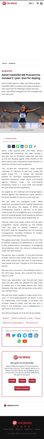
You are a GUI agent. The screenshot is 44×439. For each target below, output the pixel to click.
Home (4, 63)
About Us (19, 429)
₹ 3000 (22, 380)
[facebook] (9, 146)
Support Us (28, 429)
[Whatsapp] (17, 146)
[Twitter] (13, 146)
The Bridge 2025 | (14, 434)
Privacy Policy (9, 429)
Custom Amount (22, 388)
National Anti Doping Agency (13, 323)
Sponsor (17, 368)
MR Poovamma (32, 323)
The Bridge (25, 331)
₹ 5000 (12, 380)
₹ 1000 (32, 380)
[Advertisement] (22, 35)
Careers (37, 429)
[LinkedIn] (22, 146)
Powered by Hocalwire (29, 434)
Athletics (7, 71)
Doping (37, 318)
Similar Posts (13, 405)
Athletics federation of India (22, 318)
